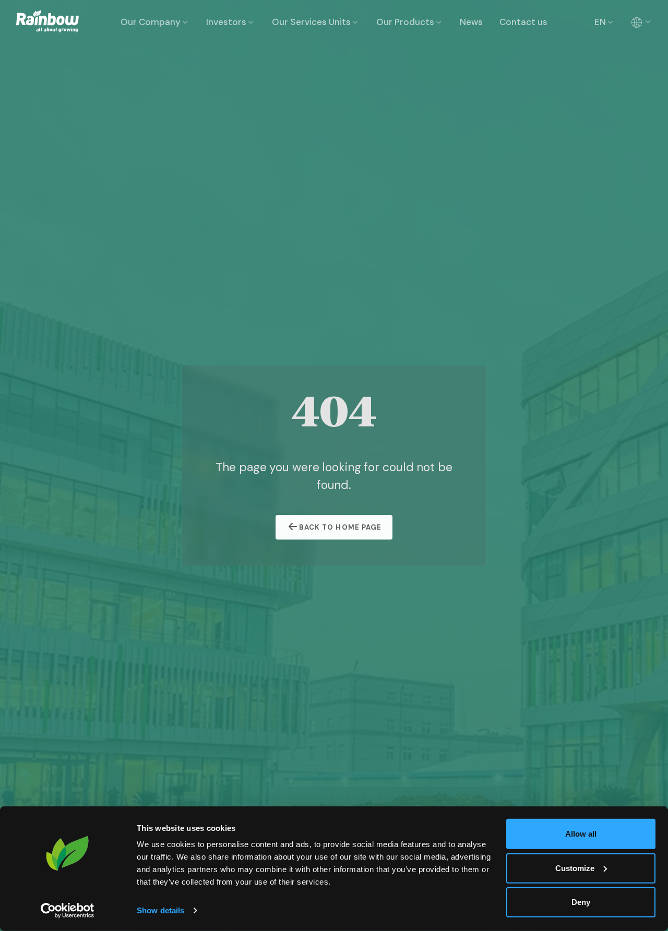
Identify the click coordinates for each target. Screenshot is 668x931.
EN (600, 22)
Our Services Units (311, 22)
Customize (574, 867)
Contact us (523, 22)
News (471, 22)
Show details (160, 910)
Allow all (581, 833)
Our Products (405, 22)
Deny (580, 902)
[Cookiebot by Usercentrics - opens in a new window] (67, 910)
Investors (226, 22)
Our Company (151, 22)
